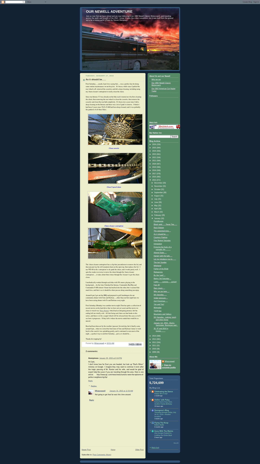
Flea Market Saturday (162, 241)
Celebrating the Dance (163, 392)
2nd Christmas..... (161, 301)
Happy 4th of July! (161, 394)
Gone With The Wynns (163, 431)
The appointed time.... (162, 231)
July (156, 199)
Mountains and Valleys (162, 314)
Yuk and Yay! (159, 304)
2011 (154, 346)
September (158, 193)
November (158, 186)
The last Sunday (160, 262)
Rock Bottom (159, 228)
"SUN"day (158, 311)
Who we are (156, 80)
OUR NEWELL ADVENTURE (109, 12)
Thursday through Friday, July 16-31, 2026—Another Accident (165, 414)
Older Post (139, 450)
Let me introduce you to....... (165, 259)
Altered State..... (160, 253)
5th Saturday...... (160, 295)
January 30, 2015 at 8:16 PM (110, 358)
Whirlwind (157, 266)
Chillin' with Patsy (162, 400)
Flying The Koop (161, 423)
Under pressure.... (161, 298)
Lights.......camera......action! (165, 282)
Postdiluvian (158, 221)
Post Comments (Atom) (102, 455)
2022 (154, 157)
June (156, 202)
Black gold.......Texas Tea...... (165, 224)
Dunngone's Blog (161, 410)
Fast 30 (157, 285)
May (156, 206)
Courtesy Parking (160, 237)
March (157, 212)
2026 (154, 144)
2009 (154, 352)
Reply (90, 381)
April (156, 209)
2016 (154, 177)
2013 (154, 339)
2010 (154, 349)
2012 (154, 342)
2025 (154, 148)
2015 (154, 180)
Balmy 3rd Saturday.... (162, 279)
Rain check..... (159, 288)
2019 (154, 167)
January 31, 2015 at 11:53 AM (121, 391)
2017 (154, 174)
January (157, 218)
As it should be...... (161, 234)
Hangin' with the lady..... (163, 256)
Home (113, 450)
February (158, 215)
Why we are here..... (162, 291)
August (157, 196)
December (158, 183)
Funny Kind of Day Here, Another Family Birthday (163, 403)
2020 (154, 164)
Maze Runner (104, 310)
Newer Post (86, 450)
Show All (176, 443)
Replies (94, 386)
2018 (154, 170)
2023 (154, 154)
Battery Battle (159, 425)
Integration (158, 244)
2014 (154, 336)
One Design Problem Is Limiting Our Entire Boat (163, 434)
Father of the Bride (161, 269)
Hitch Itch (155, 448)
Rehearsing (158, 272)
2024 (154, 151)
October (157, 189)
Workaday (158, 308)
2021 (154, 161)
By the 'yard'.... (159, 275)
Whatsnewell (100, 391)
